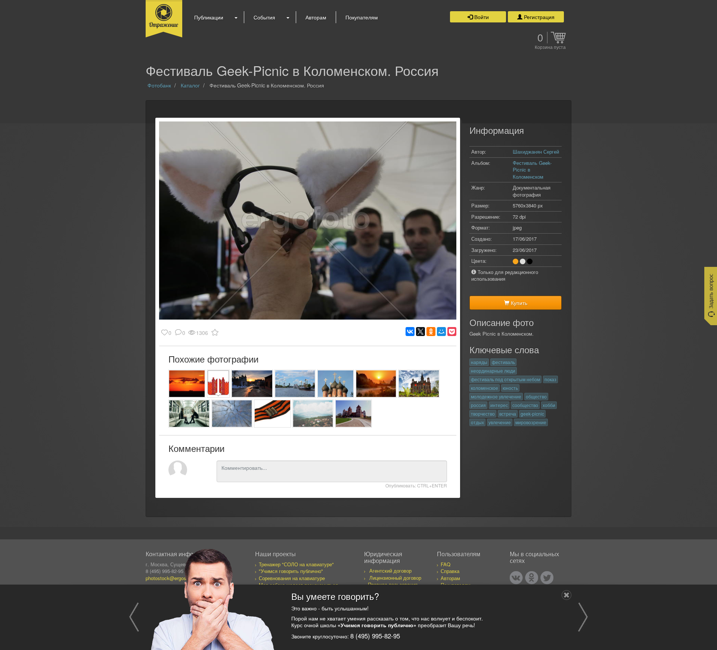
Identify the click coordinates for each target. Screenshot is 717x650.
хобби (549, 405)
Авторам (315, 17)
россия (478, 405)
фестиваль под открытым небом (505, 379)
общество (536, 396)
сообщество (525, 405)
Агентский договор (390, 570)
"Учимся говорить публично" (291, 570)
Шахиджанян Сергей (536, 151)
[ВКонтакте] (410, 331)
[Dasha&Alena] (189, 414)
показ (550, 379)
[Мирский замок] (353, 414)
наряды (479, 362)
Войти (481, 17)
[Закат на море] (186, 384)
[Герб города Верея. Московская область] (218, 384)
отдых (477, 422)
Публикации (208, 17)
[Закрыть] (566, 595)
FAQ (445, 564)
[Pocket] (451, 331)
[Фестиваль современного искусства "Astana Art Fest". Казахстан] (232, 414)
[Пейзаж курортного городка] (313, 414)
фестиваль (503, 362)
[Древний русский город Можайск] (419, 384)
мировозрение (530, 422)
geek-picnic (532, 413)
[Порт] (295, 384)
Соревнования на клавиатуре (292, 578)
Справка (450, 570)
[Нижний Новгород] (252, 384)
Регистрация (538, 17)
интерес (499, 405)
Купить (518, 302)
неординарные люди (493, 370)
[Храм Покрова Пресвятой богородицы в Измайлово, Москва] (335, 384)
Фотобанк (159, 85)
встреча (507, 413)
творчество (483, 413)
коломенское (484, 388)
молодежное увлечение (496, 396)
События (264, 17)
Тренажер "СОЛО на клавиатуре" (296, 564)
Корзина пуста (550, 47)
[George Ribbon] (272, 414)
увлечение (499, 422)
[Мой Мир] (441, 331)
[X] (420, 331)
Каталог (190, 85)
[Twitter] (546, 577)
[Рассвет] (376, 384)
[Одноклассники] (430, 331)
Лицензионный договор (395, 577)
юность (510, 388)
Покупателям (361, 17)
